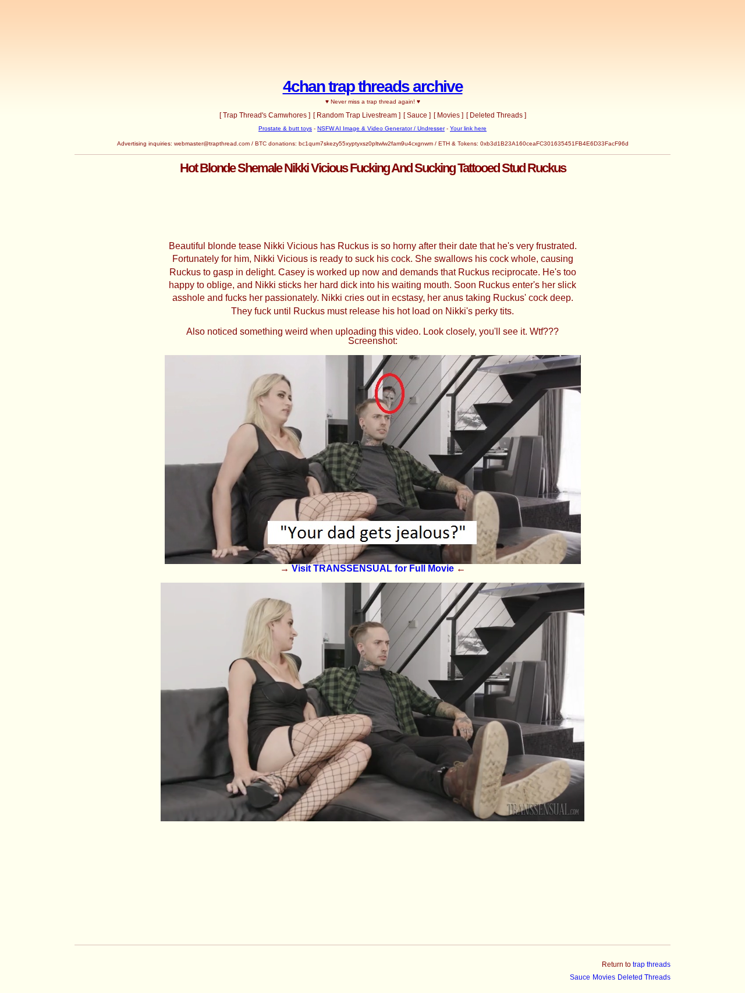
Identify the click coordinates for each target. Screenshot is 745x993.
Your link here (468, 128)
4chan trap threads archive (373, 86)
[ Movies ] (448, 115)
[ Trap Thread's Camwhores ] (264, 115)
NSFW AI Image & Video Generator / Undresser (381, 128)
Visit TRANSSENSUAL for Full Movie (373, 568)
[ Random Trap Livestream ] (356, 115)
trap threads (651, 964)
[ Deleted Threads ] (496, 115)
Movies (604, 977)
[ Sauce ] (417, 115)
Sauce (580, 977)
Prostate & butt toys (285, 128)
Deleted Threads (644, 977)
